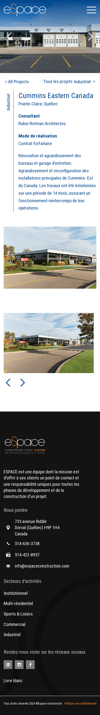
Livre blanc (13, 680)
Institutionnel (16, 593)
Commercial (14, 624)
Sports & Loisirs (18, 614)
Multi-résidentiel (18, 603)
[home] (25, 10)
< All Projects (17, 81)
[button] (91, 10)
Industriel (12, 634)
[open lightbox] (50, 258)
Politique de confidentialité (80, 703)
